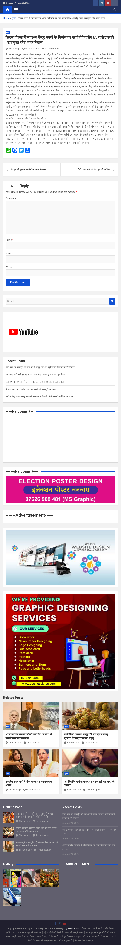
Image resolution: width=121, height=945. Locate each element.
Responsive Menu (114, 3)
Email (9, 253)
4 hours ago (24, 821)
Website (10, 267)
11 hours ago (15, 742)
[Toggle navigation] (16, 9)
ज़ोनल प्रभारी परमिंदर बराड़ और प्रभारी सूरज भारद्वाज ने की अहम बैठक (35, 374)
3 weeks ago (73, 742)
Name (9, 239)
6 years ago (14, 48)
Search (112, 301)
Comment (12, 198)
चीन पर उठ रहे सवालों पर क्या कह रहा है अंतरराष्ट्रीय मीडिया (31, 389)
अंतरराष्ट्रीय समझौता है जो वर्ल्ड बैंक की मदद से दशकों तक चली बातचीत (35, 381)
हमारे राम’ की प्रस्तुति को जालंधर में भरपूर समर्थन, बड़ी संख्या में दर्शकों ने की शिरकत (40, 367)
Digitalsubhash (72, 928)
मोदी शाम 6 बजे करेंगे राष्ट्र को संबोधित (93, 169)
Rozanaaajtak (32, 48)
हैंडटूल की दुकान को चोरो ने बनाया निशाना (28, 169)
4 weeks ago (15, 789)
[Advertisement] (60, 438)
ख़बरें (7, 32)
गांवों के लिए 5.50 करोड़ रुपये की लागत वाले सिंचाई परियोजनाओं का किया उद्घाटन (39, 396)
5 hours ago (24, 835)
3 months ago (74, 789)
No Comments (52, 48)
